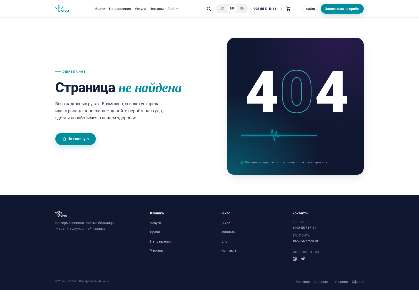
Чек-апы (157, 9)
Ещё (171, 9)
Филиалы (228, 232)
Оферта (358, 282)
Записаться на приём (342, 9)
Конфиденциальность (313, 282)
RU (232, 8)
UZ (222, 8)
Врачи (100, 9)
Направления (120, 9)
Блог (225, 241)
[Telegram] (302, 258)
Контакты (229, 250)
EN (242, 8)
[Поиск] (208, 8)
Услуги (140, 9)
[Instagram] (294, 258)
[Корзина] (288, 8)
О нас (225, 223)
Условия (341, 282)
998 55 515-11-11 (266, 9)
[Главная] (62, 9)
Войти (310, 9)
